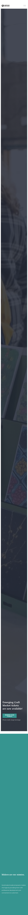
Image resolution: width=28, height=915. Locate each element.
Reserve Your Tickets (9, 715)
